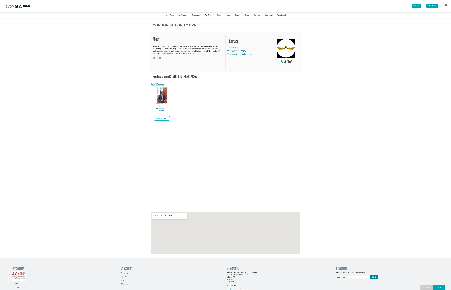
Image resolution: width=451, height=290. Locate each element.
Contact (16, 287)
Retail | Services (157, 84)
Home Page (169, 15)
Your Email (341, 277)
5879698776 (234, 47)
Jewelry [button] (238, 15)
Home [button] (228, 15)
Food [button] (219, 15)
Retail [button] (247, 15)
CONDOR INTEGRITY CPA (162, 104)
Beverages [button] (196, 15)
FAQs (439, 288)
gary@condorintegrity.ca (239, 51)
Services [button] (257, 15)
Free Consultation (162, 108)
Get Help (426, 288)
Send (374, 277)
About (15, 283)
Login (416, 6)
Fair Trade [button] (208, 15)
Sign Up (432, 6)
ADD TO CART (161, 118)
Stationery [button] (269, 15)
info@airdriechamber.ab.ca (237, 289)
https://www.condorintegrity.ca (241, 54)
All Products (183, 15)
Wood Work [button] (281, 15)
